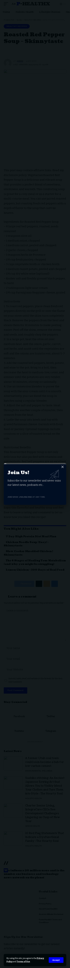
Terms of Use (23, 961)
